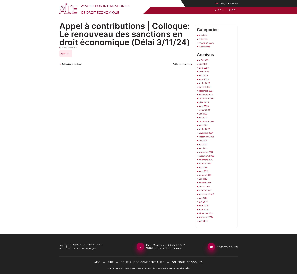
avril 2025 (203, 75)
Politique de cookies (187, 262)
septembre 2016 (206, 194)
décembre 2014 (206, 213)
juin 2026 (203, 64)
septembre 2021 (206, 137)
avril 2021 (203, 148)
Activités (203, 35)
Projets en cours (206, 43)
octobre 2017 (205, 183)
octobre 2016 (205, 190)
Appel (63, 53)
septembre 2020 (206, 156)
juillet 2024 (204, 102)
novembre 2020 (206, 152)
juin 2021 (203, 140)
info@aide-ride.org (229, 3)
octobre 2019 (205, 163)
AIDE (218, 10)
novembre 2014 (206, 217)
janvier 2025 (204, 87)
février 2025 (204, 83)
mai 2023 (203, 117)
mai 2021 (203, 144)
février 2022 (204, 129)
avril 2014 (203, 221)
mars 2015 (203, 209)
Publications (204, 47)
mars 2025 (204, 79)
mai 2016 (203, 198)
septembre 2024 (206, 98)
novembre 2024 (206, 94)
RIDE (232, 10)
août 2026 (203, 60)
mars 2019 (203, 171)
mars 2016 (203, 206)
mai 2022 (203, 125)
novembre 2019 (206, 160)
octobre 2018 (205, 175)
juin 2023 (203, 114)
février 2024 (204, 110)
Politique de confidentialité (142, 262)
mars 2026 (204, 68)
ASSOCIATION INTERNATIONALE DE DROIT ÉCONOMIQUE (140, 268)
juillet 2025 (204, 72)
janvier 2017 (204, 186)
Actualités (203, 39)
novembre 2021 (206, 133)
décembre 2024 (206, 91)
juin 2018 (203, 179)
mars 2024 (204, 106)
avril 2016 (203, 202)
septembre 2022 (206, 121)
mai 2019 (203, 167)
